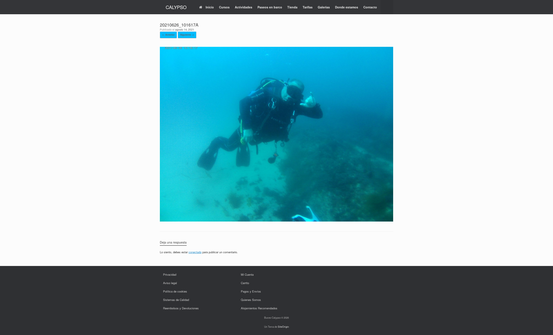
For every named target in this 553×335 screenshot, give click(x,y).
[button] (386, 7)
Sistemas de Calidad (176, 300)
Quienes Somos (251, 300)
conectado (195, 252)
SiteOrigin (283, 326)
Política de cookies (175, 291)
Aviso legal (170, 283)
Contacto (370, 7)
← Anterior (168, 34)
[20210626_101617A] (276, 220)
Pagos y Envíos (251, 291)
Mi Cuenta (247, 274)
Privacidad (169, 274)
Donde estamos (346, 7)
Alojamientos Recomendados (259, 308)
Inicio (210, 7)
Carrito (245, 283)
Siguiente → (187, 34)
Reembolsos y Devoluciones (181, 308)
